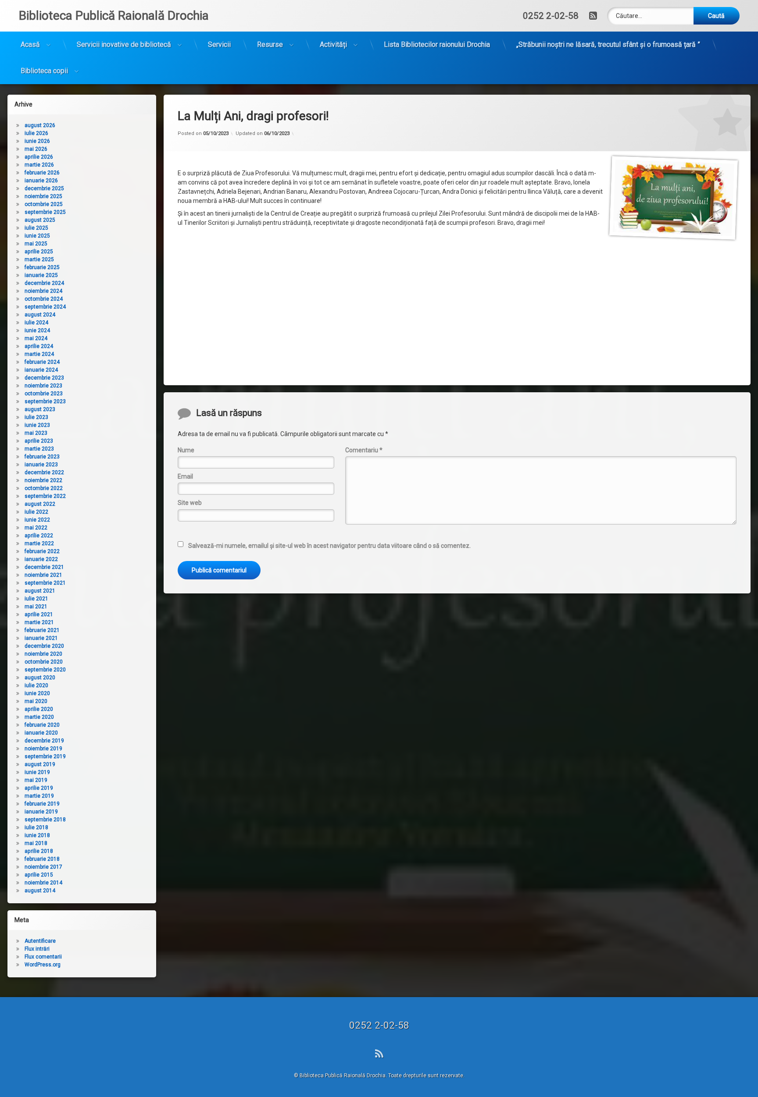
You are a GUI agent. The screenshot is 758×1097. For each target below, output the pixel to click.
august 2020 (40, 678)
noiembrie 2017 (43, 867)
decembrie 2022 (44, 472)
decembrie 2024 (44, 283)
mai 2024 (36, 338)
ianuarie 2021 (41, 638)
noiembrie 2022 (43, 480)
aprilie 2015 (39, 875)
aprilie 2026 (39, 157)
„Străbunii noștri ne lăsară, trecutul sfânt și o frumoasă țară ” (608, 44)
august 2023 (40, 409)
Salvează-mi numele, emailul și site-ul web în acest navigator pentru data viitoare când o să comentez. (329, 545)
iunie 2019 (37, 772)
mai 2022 (36, 528)
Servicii (219, 44)
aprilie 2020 (39, 709)
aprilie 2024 (39, 346)
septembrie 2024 (45, 307)
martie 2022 (39, 543)
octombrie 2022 (44, 488)
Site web (190, 502)
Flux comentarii (43, 957)
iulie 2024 (36, 323)
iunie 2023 (37, 425)
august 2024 (40, 315)
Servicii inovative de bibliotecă (124, 44)
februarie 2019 (42, 804)
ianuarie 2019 (41, 812)
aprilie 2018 (39, 851)
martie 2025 (39, 259)
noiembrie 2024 (43, 291)
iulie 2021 (36, 599)
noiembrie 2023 (43, 386)
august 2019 (40, 764)
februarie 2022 (42, 551)
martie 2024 (39, 354)
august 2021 (40, 591)
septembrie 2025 (45, 212)
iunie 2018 (37, 835)
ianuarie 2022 (41, 559)
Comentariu (364, 450)
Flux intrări (37, 949)
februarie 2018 (42, 859)
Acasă (30, 44)
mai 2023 (36, 433)
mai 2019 (36, 780)
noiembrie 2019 (43, 749)
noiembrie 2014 (43, 883)
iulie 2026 (36, 133)
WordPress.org (43, 965)
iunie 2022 (37, 520)
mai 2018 (36, 843)
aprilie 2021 (39, 614)
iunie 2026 (37, 141)
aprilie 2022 (39, 536)
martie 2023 (39, 449)
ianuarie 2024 (41, 370)
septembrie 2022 (45, 496)
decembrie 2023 (44, 378)
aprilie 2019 (39, 788)
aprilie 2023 (39, 441)
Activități (333, 44)
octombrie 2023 (44, 394)
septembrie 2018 (45, 820)
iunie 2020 (37, 693)
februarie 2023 (42, 457)
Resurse (270, 44)
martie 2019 (39, 796)
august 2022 (40, 504)
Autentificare (40, 941)
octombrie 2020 (44, 662)
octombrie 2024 (44, 299)
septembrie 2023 (45, 401)
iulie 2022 (36, 512)
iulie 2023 (36, 417)
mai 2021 (36, 607)
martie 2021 (39, 622)
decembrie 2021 (44, 567)
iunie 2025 (37, 236)
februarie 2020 (42, 725)
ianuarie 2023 (41, 465)
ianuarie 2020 (41, 733)
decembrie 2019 (44, 741)
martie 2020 (39, 717)
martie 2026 (39, 165)
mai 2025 (36, 244)
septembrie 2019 (45, 756)
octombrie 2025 (44, 204)
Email (185, 476)
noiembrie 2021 (43, 575)
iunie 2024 (37, 330)
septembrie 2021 (45, 583)
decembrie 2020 (44, 646)
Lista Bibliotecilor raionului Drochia (437, 44)
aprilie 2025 (39, 252)
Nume (186, 450)
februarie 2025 (42, 267)
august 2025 (40, 220)
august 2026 (40, 125)
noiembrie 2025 (43, 196)
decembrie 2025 (44, 188)
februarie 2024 (42, 362)
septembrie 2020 (45, 670)
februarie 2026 (42, 173)
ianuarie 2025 (41, 275)
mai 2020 (36, 701)
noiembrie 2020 (43, 654)
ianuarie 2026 (41, 181)
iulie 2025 (36, 228)
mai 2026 (36, 149)
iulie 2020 (36, 685)
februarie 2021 (42, 630)
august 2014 (40, 891)
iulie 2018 (36, 827)
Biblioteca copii (44, 71)
